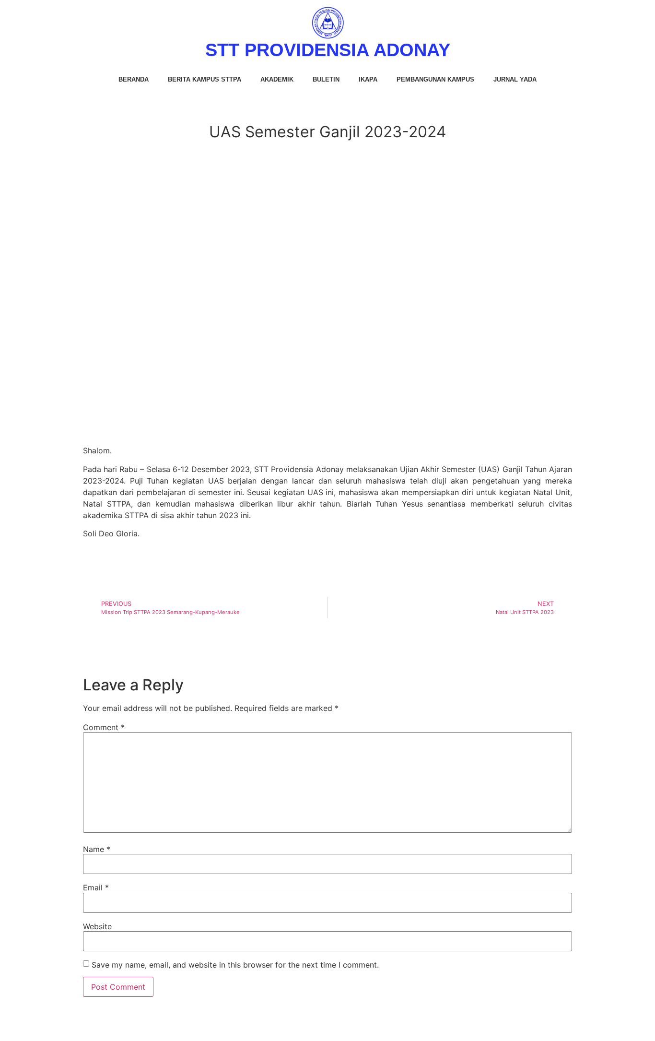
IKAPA (368, 79)
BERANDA (133, 79)
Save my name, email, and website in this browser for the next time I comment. (235, 965)
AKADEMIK (276, 79)
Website (97, 926)
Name (96, 849)
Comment (104, 727)
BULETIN (326, 79)
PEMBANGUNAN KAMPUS (435, 79)
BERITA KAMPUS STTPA (204, 79)
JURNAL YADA (515, 79)
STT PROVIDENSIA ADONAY (327, 50)
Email (96, 887)
